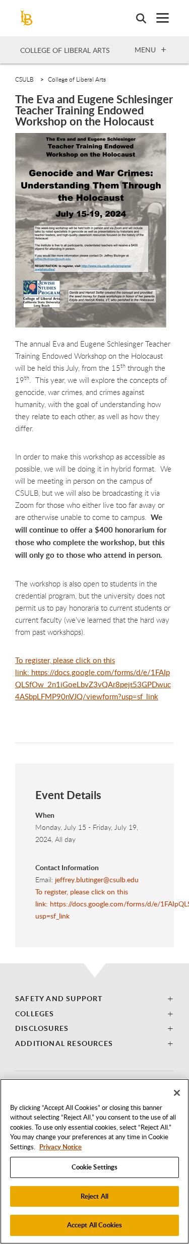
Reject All (94, 1196)
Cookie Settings (95, 1166)
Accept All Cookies (94, 1224)
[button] (94, 998)
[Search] (136, 18)
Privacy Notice (60, 1146)
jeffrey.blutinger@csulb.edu (96, 879)
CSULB (24, 79)
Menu (145, 49)
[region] (94, 1161)
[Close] (177, 1093)
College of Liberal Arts (65, 50)
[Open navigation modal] (157, 18)
